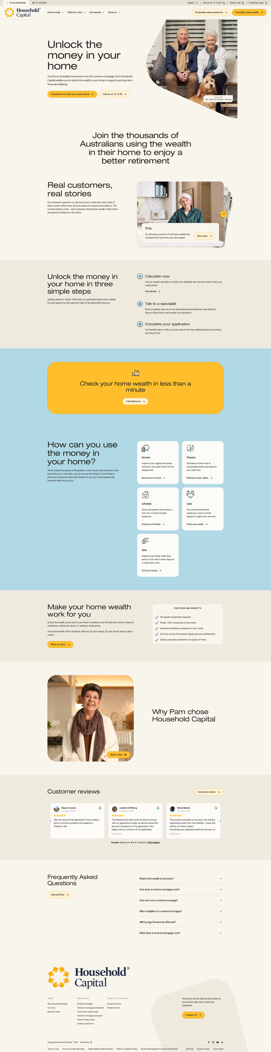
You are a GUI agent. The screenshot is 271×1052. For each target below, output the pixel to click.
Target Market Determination (100, 1049)
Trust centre (218, 1049)
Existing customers (85, 1023)
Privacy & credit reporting (73, 1049)
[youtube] (217, 1042)
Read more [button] (117, 834)
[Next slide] (223, 214)
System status (203, 1049)
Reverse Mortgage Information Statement (159, 1049)
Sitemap (189, 1049)
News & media (53, 1012)
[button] (90, 718)
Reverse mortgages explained (90, 1008)
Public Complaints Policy (127, 1049)
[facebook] (208, 1042)
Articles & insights (85, 1004)
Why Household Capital (57, 1004)
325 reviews (154, 842)
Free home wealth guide (87, 1012)
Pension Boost (113, 1008)
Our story (51, 1008)
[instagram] (213, 1042)
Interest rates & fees (86, 1020)
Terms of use (53, 1049)
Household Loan (114, 1004)
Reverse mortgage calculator (90, 1016)
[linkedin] (222, 1042)
